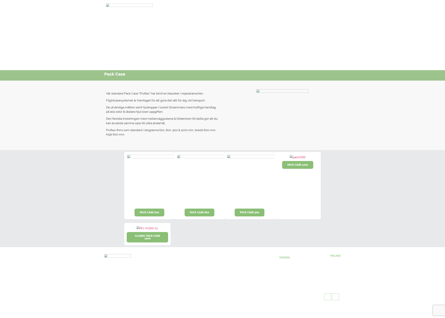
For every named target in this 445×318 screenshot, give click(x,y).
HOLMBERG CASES (178, 7)
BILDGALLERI (206, 7)
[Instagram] (291, 7)
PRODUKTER (150, 7)
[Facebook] (281, 7)
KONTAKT (228, 7)
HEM (131, 7)
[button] (149, 212)
